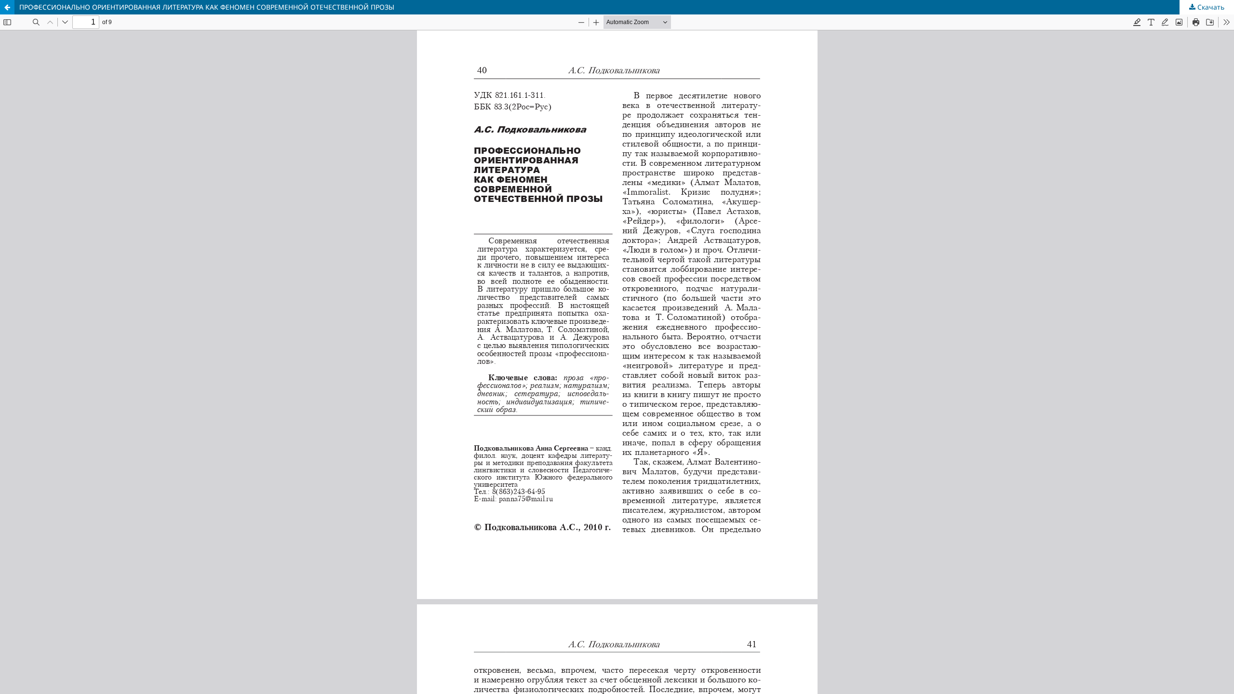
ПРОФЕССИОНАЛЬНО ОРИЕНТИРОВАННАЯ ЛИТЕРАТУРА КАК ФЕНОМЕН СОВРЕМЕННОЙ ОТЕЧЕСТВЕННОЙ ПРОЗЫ (206, 7)
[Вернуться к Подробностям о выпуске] (7, 7)
